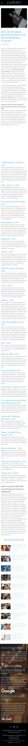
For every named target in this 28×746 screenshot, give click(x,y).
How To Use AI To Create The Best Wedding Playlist (18, 567)
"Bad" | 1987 (5, 343)
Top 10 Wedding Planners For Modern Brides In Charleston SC (18, 636)
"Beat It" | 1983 (7, 252)
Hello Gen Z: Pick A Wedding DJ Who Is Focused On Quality (19, 576)
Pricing (23, 740)
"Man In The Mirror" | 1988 (11, 448)
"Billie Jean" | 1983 (8, 239)
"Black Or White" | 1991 (10, 354)
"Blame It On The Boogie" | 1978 (13, 461)
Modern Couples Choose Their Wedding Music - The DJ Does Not (18, 596)
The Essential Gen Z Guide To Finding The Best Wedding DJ (19, 585)
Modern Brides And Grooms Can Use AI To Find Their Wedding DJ (19, 547)
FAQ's (5, 740)
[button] (1, 2)
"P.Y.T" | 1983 (6, 286)
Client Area (17, 740)
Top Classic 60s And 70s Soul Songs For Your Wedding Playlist (19, 615)
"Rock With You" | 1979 (10, 222)
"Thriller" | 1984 (7, 300)
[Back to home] (14, 2)
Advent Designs (16, 742)
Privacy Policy (10, 740)
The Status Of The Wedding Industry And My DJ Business (19, 605)
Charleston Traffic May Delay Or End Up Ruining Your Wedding (19, 558)
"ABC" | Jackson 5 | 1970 (10, 185)
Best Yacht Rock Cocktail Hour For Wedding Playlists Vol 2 (19, 626)
